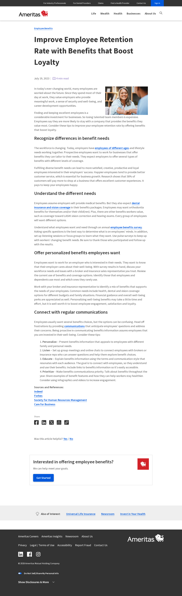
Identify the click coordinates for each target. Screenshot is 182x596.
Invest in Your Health (132, 514)
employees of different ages (112, 148)
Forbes (38, 395)
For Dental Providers (82, 3)
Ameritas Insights (52, 536)
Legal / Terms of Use (42, 545)
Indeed (38, 391)
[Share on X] (51, 424)
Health (118, 13)
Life (93, 13)
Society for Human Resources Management (60, 400)
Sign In (157, 3)
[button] (161, 13)
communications (74, 326)
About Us (150, 13)
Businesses (133, 13)
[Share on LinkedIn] (44, 424)
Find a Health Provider (120, 3)
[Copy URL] (66, 424)
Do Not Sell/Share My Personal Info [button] (41, 573)
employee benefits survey (126, 227)
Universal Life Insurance (80, 514)
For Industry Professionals (55, 3)
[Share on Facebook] (36, 424)
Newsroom (107, 514)
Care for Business (44, 404)
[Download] (59, 422)
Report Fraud (83, 545)
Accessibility (64, 545)
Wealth (104, 13)
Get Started (43, 478)
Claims (101, 3)
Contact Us (141, 3)
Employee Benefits (43, 28)
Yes (65, 438)
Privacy (22, 545)
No (71, 438)
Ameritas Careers (28, 536)
